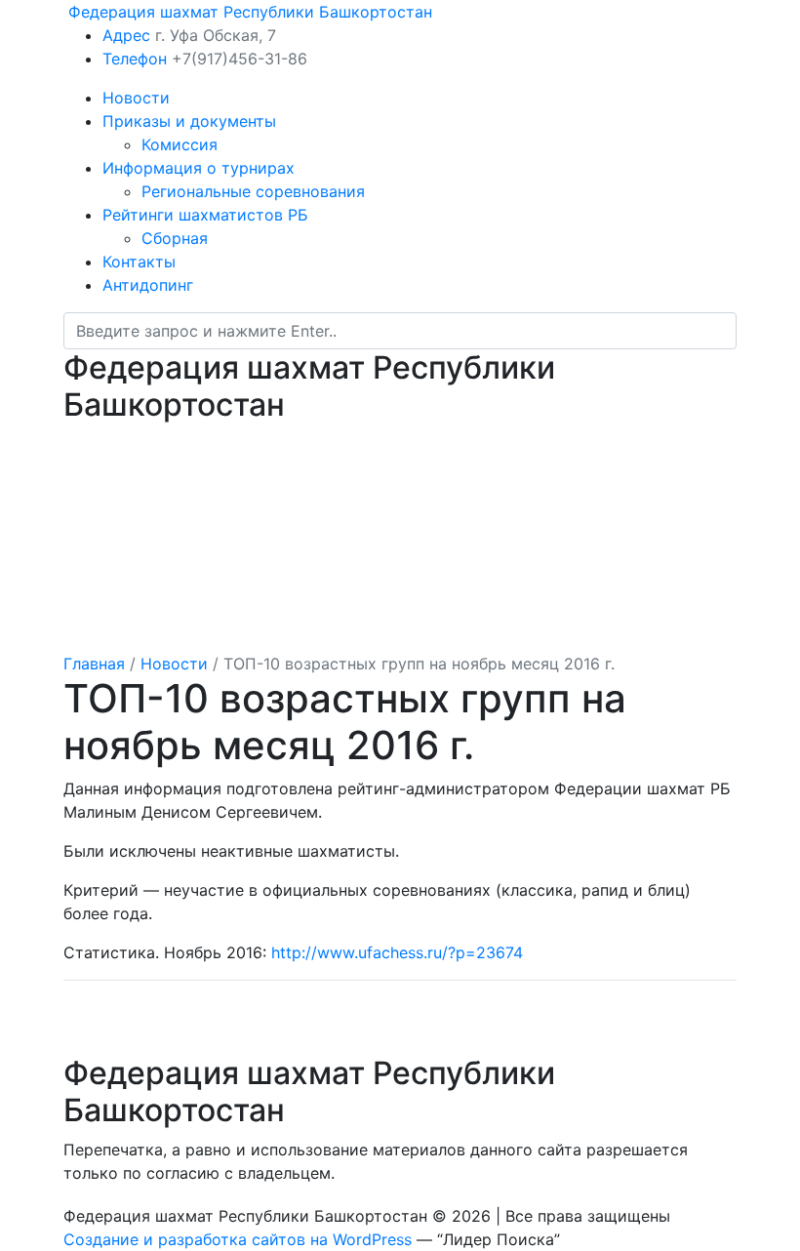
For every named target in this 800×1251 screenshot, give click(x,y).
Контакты (139, 261)
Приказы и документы (189, 121)
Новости (136, 97)
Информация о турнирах (198, 168)
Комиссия (179, 144)
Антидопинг (147, 285)
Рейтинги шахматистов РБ (205, 214)
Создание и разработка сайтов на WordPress (237, 1239)
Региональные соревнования (253, 191)
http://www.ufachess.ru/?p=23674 (397, 952)
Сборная (174, 238)
